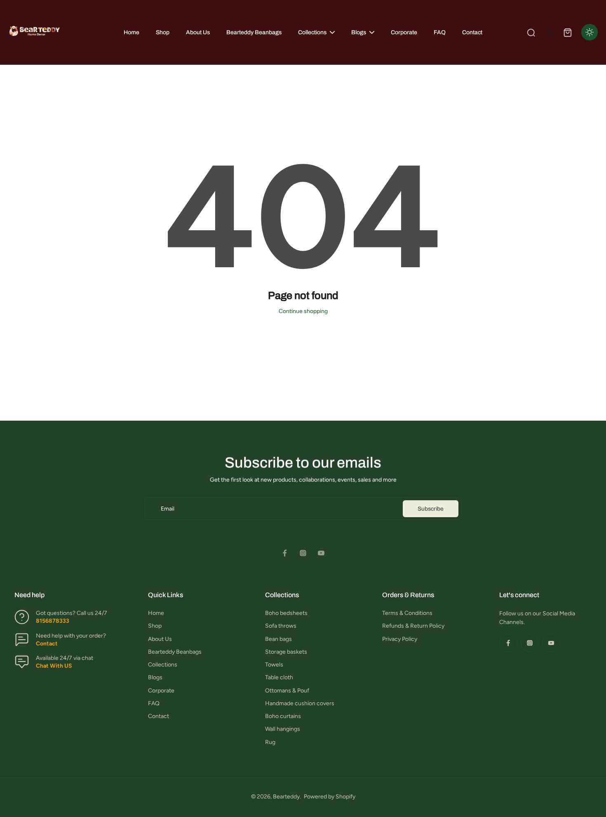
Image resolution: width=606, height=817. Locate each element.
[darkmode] (589, 32)
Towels (274, 664)
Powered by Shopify (329, 796)
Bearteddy (286, 796)
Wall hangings (282, 728)
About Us (160, 639)
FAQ (154, 703)
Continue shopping (303, 311)
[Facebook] (285, 553)
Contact (158, 716)
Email (167, 508)
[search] (531, 32)
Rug (270, 742)
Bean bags (278, 639)
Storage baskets (286, 651)
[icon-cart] (567, 32)
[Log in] (549, 32)
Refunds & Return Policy (413, 625)
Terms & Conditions (407, 613)
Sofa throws (280, 625)
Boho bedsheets (286, 613)
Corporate (161, 690)
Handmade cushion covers (299, 703)
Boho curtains (283, 716)
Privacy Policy (399, 639)
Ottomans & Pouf (287, 690)
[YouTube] (321, 553)
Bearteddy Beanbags (175, 651)
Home (156, 613)
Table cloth (279, 677)
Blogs (155, 677)
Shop (155, 625)
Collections (162, 664)
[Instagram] (303, 553)
